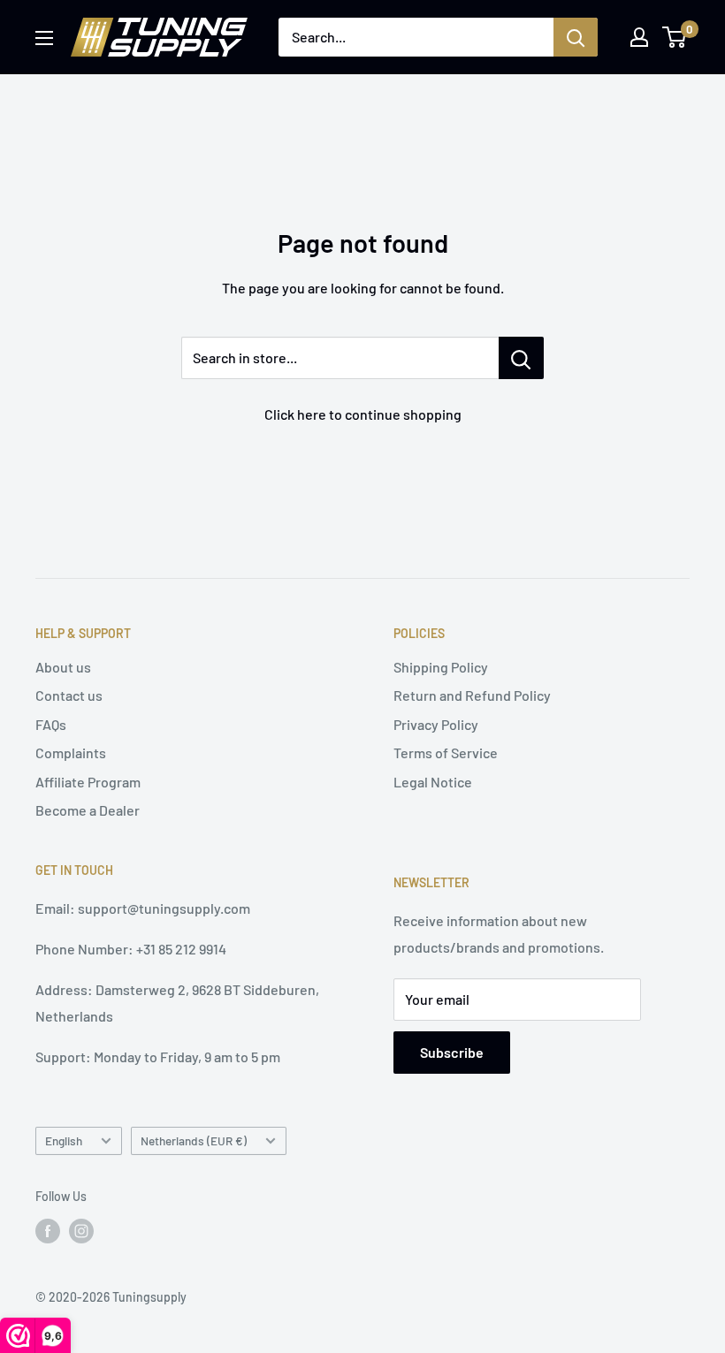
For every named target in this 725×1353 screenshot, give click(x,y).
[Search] (575, 37)
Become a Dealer (87, 810)
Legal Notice (432, 781)
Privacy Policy (435, 724)
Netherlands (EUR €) (194, 1140)
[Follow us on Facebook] (47, 1230)
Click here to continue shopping (363, 414)
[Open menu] (44, 38)
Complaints (70, 752)
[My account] (639, 37)
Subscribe (452, 1052)
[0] (675, 37)
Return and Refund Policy (472, 695)
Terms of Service (445, 752)
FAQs (50, 724)
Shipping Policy (440, 666)
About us (63, 666)
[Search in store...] (521, 358)
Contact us (69, 695)
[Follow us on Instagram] (81, 1230)
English (63, 1140)
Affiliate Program (88, 781)
